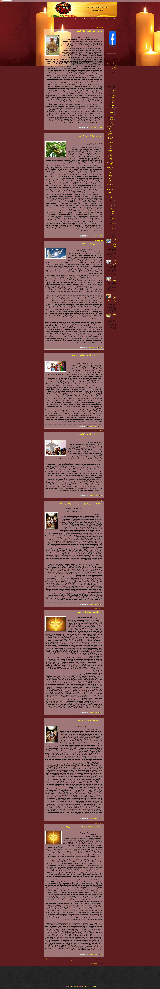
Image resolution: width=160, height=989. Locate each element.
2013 (113, 223)
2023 (113, 97)
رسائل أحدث (99, 959)
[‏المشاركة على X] (82, 127)
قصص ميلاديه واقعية (114, 279)
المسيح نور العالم (114, 315)
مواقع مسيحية (100, 19)
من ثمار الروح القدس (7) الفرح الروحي (87, 355)
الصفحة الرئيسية (110, 19)
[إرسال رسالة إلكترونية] (87, 127)
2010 (113, 231)
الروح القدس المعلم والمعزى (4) (90, 612)
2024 (113, 95)
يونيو (112, 124)
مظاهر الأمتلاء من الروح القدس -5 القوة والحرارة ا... (110, 156)
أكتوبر (111, 114)
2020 (113, 105)
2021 (113, 102)
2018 (113, 211)
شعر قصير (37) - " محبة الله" (114, 262)
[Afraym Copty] (112, 45)
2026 (113, 90)
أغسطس (111, 119)
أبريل (111, 203)
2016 (113, 216)
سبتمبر (111, 117)
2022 (113, 100)
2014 (113, 221)
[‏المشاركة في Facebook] (81, 127)
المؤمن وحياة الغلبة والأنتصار (110, 191)
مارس (111, 205)
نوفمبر (111, 112)
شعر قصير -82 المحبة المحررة (109, 196)
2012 (113, 226)
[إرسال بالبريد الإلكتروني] (84, 127)
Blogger (66, 986)
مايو (112, 200)
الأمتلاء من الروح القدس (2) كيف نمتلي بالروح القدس (81, 826)
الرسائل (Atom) (93, 963)
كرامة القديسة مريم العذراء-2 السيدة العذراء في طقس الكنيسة (112, 298)
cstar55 (80, 986)
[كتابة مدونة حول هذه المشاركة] (83, 127)
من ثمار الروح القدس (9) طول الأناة (88, 135)
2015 (113, 218)
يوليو (112, 122)
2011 (113, 228)
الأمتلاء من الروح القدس (109, 181)
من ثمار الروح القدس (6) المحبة (90, 434)
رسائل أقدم (48, 959)
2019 (113, 107)
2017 (113, 213)
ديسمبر (111, 109)
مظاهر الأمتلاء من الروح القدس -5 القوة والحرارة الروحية (80, 503)
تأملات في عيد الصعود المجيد (110, 186)
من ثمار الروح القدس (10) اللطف (89, 31)
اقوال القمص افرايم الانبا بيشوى (85, 19)
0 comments (93, 127)
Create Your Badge (113, 46)
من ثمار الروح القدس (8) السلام (90, 243)
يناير (112, 208)
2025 (113, 93)
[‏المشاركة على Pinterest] (80, 127)
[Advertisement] (112, 354)
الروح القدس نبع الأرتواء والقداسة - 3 (88, 720)
